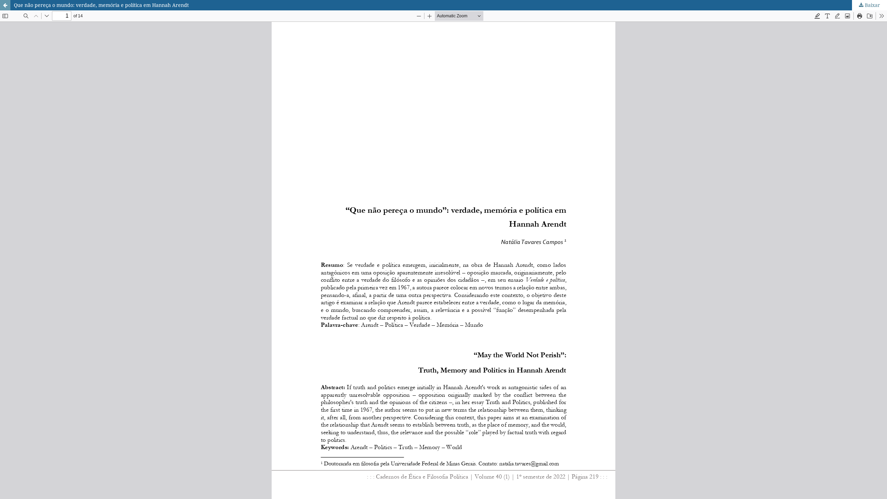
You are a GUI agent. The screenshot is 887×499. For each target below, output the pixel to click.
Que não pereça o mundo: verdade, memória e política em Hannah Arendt (101, 5)
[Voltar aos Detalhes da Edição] (5, 5)
